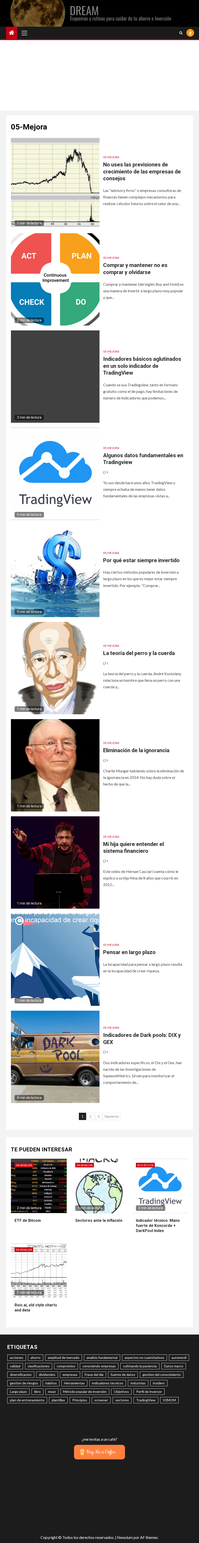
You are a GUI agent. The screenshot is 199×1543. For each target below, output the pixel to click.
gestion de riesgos (24, 1383)
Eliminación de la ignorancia (136, 750)
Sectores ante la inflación (98, 1220)
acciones (16, 1357)
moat (52, 1391)
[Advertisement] (99, 77)
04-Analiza (24, 1165)
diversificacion (21, 1374)
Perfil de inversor (149, 1391)
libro (37, 1391)
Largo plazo (18, 1391)
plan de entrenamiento (27, 1400)
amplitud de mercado (63, 1357)
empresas (70, 1374)
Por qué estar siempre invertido (141, 560)
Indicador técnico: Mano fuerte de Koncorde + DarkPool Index (158, 1225)
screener (101, 1400)
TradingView (146, 1400)
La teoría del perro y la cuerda (139, 653)
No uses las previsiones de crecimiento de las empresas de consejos (142, 171)
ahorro (36, 1357)
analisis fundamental (102, 1357)
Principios (79, 1400)
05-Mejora (111, 157)
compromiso (66, 1366)
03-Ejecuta (145, 1165)
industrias (138, 1383)
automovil (179, 1357)
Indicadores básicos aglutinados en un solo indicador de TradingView (142, 366)
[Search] (181, 32)
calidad (15, 1366)
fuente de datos (123, 1374)
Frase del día (94, 1374)
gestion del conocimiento (161, 1374)
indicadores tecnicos (107, 1383)
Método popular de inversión (85, 1391)
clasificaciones (39, 1366)
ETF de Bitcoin (28, 1220)
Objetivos (121, 1391)
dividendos (47, 1374)
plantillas (58, 1400)
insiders (159, 1383)
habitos (51, 1383)
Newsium (125, 1537)
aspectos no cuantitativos (144, 1357)
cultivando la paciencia (140, 1366)
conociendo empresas (99, 1366)
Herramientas (74, 1383)
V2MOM (169, 1400)
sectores (122, 1400)
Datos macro (173, 1366)
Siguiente (111, 1116)
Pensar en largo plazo (129, 952)
